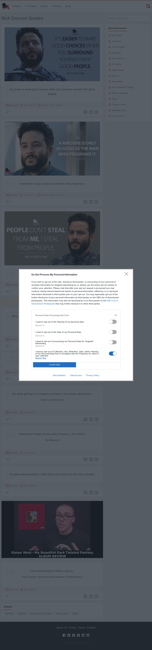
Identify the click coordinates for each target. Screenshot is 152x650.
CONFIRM (54, 365)
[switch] (113, 322)
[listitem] (76, 315)
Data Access (76, 375)
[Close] (127, 275)
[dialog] (76, 325)
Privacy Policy (92, 375)
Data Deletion (59, 375)
